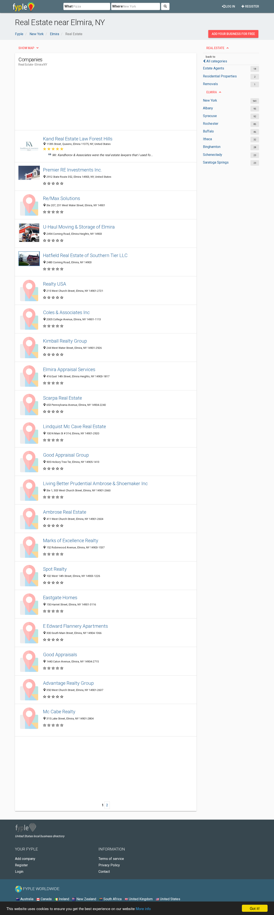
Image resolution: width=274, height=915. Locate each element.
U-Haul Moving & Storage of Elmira (79, 227)
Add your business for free (233, 34)
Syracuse (210, 116)
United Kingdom (140, 899)
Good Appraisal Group (66, 455)
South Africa (112, 899)
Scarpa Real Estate (62, 398)
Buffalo (208, 131)
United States (169, 899)
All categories (216, 61)
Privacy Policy (109, 865)
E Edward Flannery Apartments (75, 626)
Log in (230, 6)
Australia (26, 899)
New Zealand (86, 899)
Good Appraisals (60, 654)
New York (210, 100)
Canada (46, 899)
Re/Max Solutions (61, 198)
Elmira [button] (211, 92)
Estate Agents (213, 68)
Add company (25, 859)
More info (143, 908)
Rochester (210, 124)
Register (251, 6)
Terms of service (111, 859)
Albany (208, 108)
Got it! (255, 908)
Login (19, 872)
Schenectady (212, 155)
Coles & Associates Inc (66, 312)
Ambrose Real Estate (64, 512)
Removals (210, 84)
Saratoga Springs (216, 162)
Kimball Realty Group (65, 341)
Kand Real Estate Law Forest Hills (77, 138)
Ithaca (207, 139)
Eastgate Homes (60, 597)
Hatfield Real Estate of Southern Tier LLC (85, 255)
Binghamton (211, 147)
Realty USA (54, 284)
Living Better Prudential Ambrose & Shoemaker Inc (95, 483)
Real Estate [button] (215, 48)
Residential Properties (220, 76)
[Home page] (24, 6)
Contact (104, 872)
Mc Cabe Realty (59, 711)
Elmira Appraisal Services (69, 369)
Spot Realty (55, 569)
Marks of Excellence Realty (70, 540)
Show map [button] (26, 48)
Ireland (63, 899)
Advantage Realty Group (68, 683)
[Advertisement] (96, 100)
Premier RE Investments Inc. (72, 170)
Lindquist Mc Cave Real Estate (74, 426)
